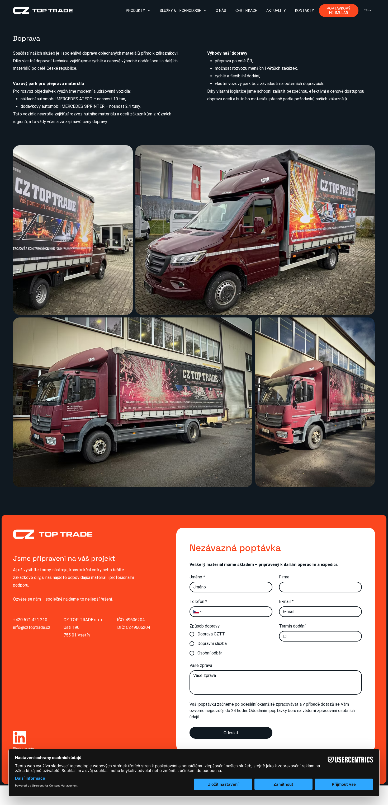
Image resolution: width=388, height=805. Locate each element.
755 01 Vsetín (77, 635)
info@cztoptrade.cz (31, 627)
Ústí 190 (71, 627)
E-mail (286, 601)
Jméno (197, 576)
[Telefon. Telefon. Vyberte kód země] (198, 612)
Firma (284, 576)
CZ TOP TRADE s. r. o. (84, 619)
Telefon (198, 601)
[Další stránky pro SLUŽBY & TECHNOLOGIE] (205, 10)
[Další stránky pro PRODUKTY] (149, 10)
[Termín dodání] (285, 636)
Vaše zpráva (201, 665)
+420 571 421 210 (30, 619)
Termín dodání (292, 626)
